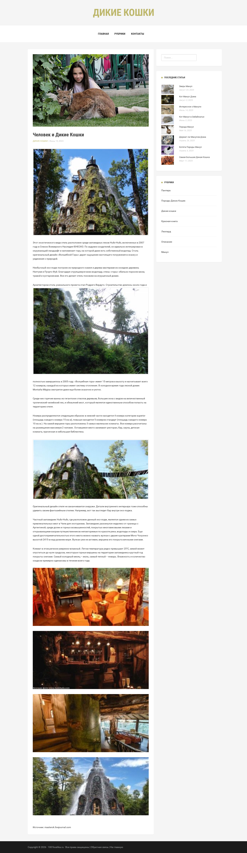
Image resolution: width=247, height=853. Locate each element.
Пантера (166, 190)
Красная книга (169, 221)
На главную (116, 847)
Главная (103, 33)
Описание (166, 241)
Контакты (137, 33)
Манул (165, 252)
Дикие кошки (40, 141)
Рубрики (119, 33)
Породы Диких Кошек (173, 200)
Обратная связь (100, 847)
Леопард (166, 231)
